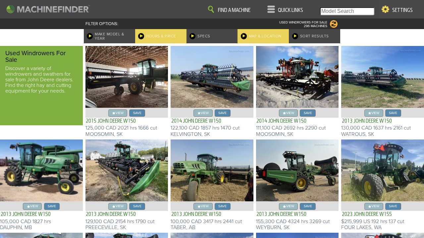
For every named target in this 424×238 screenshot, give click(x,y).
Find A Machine (234, 10)
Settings (402, 10)
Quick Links (290, 10)
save (137, 113)
